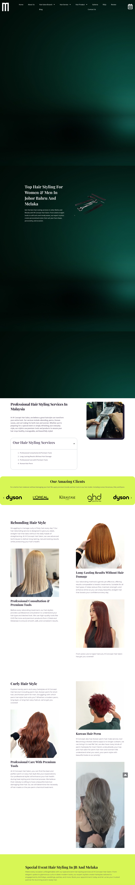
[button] (74, 443)
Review (113, 4)
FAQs (104, 4)
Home (21, 4)
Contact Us (92, 9)
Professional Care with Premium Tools (34, 460)
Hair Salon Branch (45, 4)
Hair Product (80, 4)
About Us (31, 4)
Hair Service (64, 4)
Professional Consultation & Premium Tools (36, 453)
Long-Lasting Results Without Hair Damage (35, 456)
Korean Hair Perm (26, 463)
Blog (41, 9)
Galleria (95, 4)
